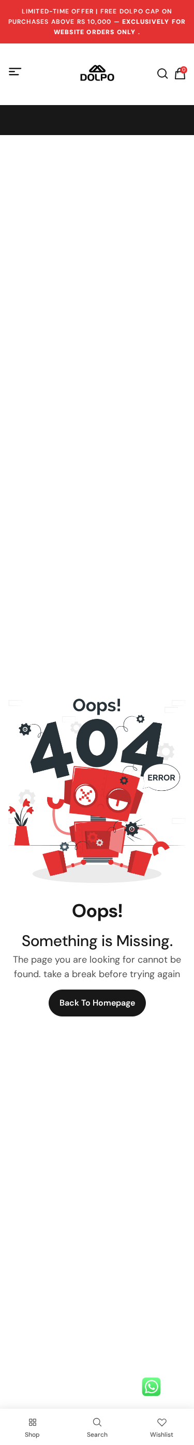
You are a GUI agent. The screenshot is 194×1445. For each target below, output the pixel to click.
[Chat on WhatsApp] (151, 1386)
